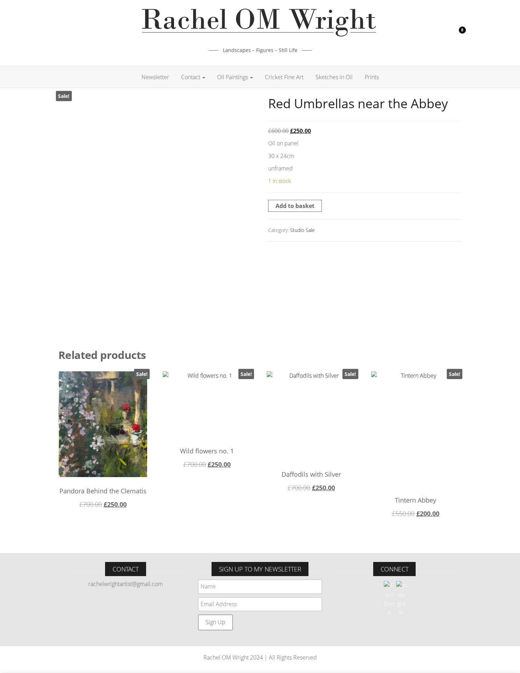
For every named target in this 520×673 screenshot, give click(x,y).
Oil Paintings (233, 77)
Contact (191, 77)
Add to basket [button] (102, 506)
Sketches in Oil (334, 77)
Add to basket (295, 206)
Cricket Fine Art (284, 77)
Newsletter (155, 77)
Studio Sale (302, 230)
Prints (372, 77)
